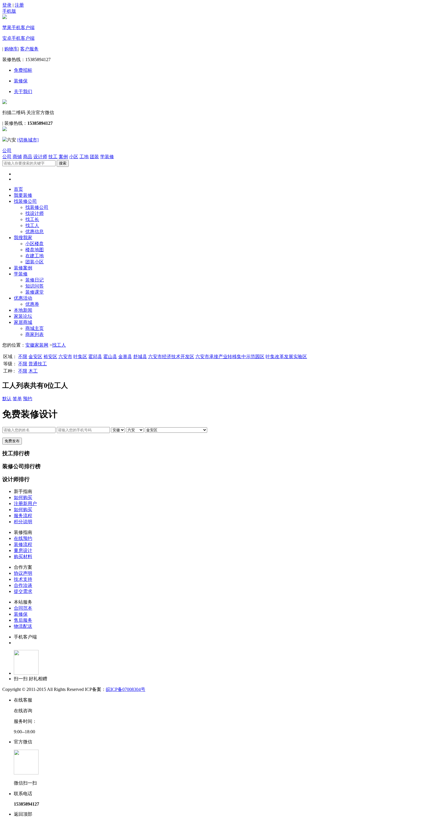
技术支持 (23, 579)
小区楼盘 (34, 243)
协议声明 (23, 573)
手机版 (9, 11)
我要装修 (23, 195)
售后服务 (23, 620)
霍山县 (110, 356)
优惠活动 (23, 298)
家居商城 (23, 322)
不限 (22, 356)
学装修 (107, 156)
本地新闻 (23, 310)
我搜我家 (23, 237)
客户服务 (29, 48)
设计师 (40, 156)
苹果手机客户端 (18, 27)
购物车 (11, 48)
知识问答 (34, 286)
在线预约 (23, 538)
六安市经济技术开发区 (171, 356)
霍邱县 (95, 356)
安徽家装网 (36, 345)
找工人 (32, 225)
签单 (17, 398)
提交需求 (23, 591)
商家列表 (34, 334)
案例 (63, 156)
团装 (94, 156)
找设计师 (34, 213)
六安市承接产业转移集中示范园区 (229, 356)
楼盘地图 (34, 249)
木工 (33, 371)
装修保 (21, 80)
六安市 (65, 356)
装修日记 (34, 279)
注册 (19, 5)
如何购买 (23, 497)
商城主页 (34, 328)
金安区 (35, 356)
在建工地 (34, 255)
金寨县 (125, 356)
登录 (7, 5)
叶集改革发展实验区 (286, 356)
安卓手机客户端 (18, 38)
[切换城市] (28, 139)
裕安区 (50, 356)
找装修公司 (25, 201)
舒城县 (140, 356)
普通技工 (37, 363)
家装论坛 (23, 316)
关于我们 (23, 91)
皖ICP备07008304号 (125, 689)
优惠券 (32, 304)
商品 (27, 156)
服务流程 (23, 515)
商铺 (17, 156)
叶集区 (80, 356)
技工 (53, 156)
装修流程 (23, 544)
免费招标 (23, 70)
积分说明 (23, 521)
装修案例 (23, 267)
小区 (73, 156)
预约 (27, 398)
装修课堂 (34, 292)
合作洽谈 (23, 585)
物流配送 (23, 626)
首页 (18, 189)
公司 (7, 150)
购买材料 (23, 556)
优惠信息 (34, 231)
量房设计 (23, 550)
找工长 (32, 219)
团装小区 (34, 261)
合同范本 (23, 608)
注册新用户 (25, 503)
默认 (7, 398)
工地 (84, 156)
